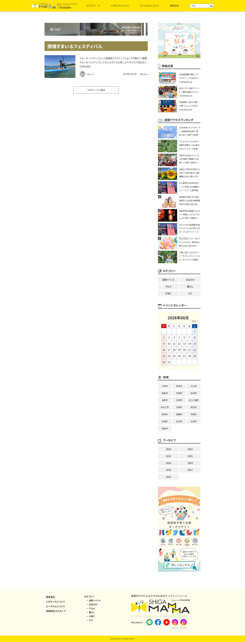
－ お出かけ (91, 604)
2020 (168, 463)
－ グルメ (90, 608)
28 (189, 356)
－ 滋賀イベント (93, 600)
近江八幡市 (194, 400)
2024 (168, 449)
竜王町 (194, 407)
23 (163, 356)
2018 (168, 469)
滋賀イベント (168, 279)
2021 (190, 456)
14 (189, 343)
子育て (168, 293)
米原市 (194, 421)
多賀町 (165, 421)
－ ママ (89, 620)
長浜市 (179, 421)
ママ (190, 293)
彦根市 (179, 400)
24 (168, 356)
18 (174, 350)
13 (184, 343)
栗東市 (165, 393)
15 (194, 343)
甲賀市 (179, 393)
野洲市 (194, 393)
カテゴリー (91, 5)
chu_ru (90, 74)
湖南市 (165, 400)
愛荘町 (165, 414)
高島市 (165, 428)
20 (184, 350)
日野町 (179, 407)
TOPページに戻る (96, 90)
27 (184, 356)
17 (168, 350)
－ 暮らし (90, 612)
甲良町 (194, 414)
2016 (168, 476)
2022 (168, 456)
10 (168, 343)
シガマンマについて (119, 5)
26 (179, 356)
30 (163, 362)
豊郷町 (179, 414)
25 (174, 356)
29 (194, 356)
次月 (194, 321)
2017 (190, 469)
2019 (190, 463)
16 (163, 350)
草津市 (179, 386)
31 (168, 362)
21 (189, 350)
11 (174, 343)
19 (179, 350)
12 (179, 343)
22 (194, 350)
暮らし (190, 286)
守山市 (194, 386)
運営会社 (174, 5)
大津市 (165, 386)
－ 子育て (90, 616)
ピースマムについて (149, 5)
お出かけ (190, 279)
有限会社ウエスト (55, 611)
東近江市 (165, 407)
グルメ (168, 286)
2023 (190, 449)
